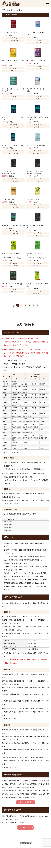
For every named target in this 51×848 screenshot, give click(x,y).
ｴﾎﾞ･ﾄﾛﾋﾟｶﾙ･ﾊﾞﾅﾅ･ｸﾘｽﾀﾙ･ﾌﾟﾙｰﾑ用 (13, 62)
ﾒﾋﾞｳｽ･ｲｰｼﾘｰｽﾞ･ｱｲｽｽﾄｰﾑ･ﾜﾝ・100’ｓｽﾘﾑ (17, 225)
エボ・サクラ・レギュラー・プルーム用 (37, 34)
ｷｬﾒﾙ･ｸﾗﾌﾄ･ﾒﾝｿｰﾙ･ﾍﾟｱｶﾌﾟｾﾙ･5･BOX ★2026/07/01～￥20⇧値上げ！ (12, 256)
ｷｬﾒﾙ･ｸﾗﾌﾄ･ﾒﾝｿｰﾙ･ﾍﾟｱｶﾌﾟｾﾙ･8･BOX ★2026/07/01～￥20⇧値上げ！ (36, 256)
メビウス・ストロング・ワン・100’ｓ (36, 90)
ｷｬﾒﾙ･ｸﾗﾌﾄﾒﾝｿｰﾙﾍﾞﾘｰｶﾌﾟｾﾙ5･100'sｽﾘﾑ (37, 285)
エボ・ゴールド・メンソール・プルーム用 (13, 90)
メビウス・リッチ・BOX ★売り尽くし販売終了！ (37, 172)
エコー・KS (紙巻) (14, 199)
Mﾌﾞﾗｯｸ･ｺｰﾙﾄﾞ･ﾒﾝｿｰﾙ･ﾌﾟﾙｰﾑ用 (13, 284)
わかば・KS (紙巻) (34, 199)
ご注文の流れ (25, 827)
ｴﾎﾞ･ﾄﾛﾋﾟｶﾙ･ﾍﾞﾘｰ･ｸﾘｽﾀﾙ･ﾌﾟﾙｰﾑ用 (37, 61)
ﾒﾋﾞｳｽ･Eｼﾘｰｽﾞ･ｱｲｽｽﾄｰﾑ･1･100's (13, 145)
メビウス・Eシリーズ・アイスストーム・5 (37, 118)
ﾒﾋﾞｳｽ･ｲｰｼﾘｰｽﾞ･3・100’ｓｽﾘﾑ (37, 145)
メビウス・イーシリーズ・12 (11, 33)
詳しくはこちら (25, 802)
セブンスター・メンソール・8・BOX (37, 226)
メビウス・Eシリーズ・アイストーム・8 (13, 118)
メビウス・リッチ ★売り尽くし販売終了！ (13, 172)
